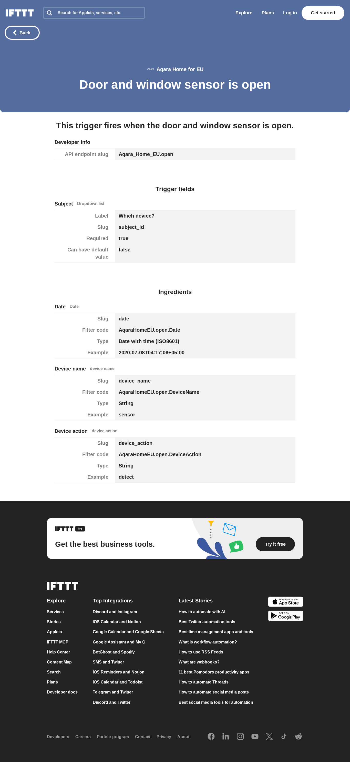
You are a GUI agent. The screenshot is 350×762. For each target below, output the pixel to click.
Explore (243, 13)
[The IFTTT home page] (20, 13)
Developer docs (62, 692)
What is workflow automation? (208, 642)
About (183, 737)
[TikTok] (284, 737)
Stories (54, 622)
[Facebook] (211, 737)
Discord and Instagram (115, 612)
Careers (83, 737)
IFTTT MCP (57, 642)
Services (55, 612)
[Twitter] (269, 737)
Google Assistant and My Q (119, 642)
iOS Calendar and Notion (117, 622)
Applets (54, 632)
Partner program (113, 737)
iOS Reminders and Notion (119, 672)
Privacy (164, 737)
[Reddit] (298, 737)
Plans (268, 13)
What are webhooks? (199, 662)
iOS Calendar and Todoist (117, 682)
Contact (142, 737)
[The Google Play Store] (285, 617)
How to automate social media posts (214, 692)
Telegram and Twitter (113, 692)
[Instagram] (240, 737)
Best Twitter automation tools (207, 622)
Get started (323, 12)
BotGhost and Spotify (114, 652)
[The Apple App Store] (285, 602)
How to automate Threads (204, 682)
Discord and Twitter (111, 702)
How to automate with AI (202, 612)
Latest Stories (196, 600)
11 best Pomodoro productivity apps (214, 672)
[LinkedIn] (225, 737)
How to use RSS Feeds (201, 652)
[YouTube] (255, 737)
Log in (290, 13)
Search (54, 672)
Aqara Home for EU (180, 69)
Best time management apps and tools (216, 632)
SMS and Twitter (108, 662)
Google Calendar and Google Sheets (128, 632)
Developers (58, 737)
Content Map (59, 662)
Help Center (58, 652)
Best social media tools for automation (216, 702)
